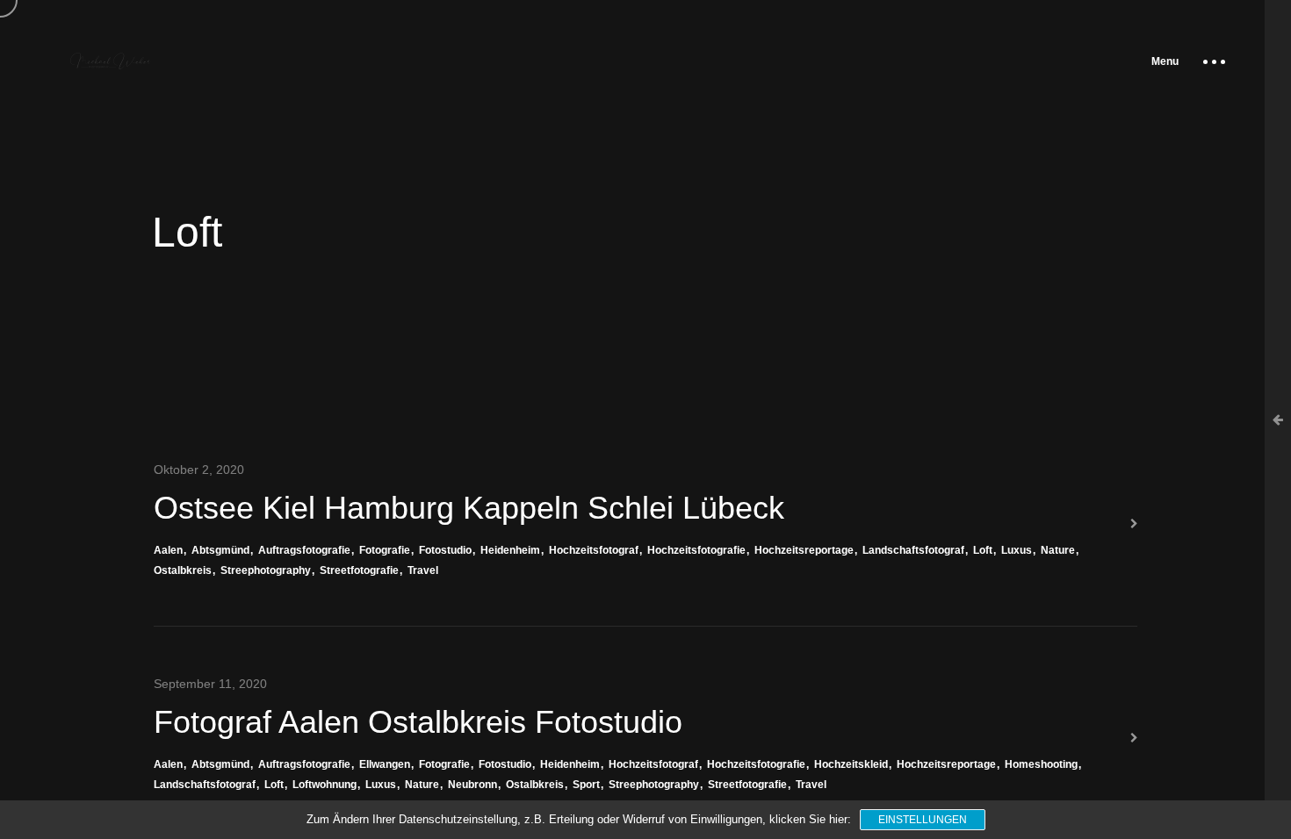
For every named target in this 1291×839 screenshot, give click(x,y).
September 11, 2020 (210, 684)
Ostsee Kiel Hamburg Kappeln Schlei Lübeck (469, 508)
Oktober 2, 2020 (199, 470)
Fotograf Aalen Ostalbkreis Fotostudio (418, 722)
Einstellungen (922, 820)
